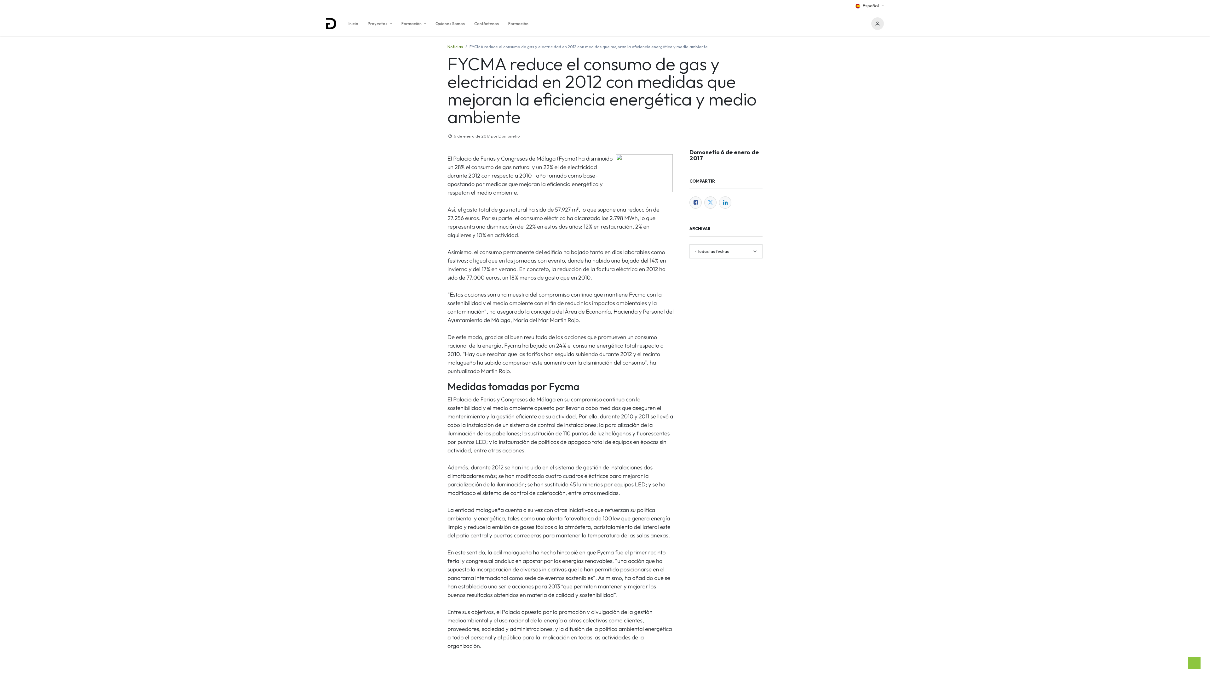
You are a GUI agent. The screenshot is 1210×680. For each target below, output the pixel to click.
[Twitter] (710, 202)
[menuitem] (353, 23)
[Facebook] (695, 202)
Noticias (455, 46)
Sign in (877, 23)
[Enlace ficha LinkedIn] (725, 202)
